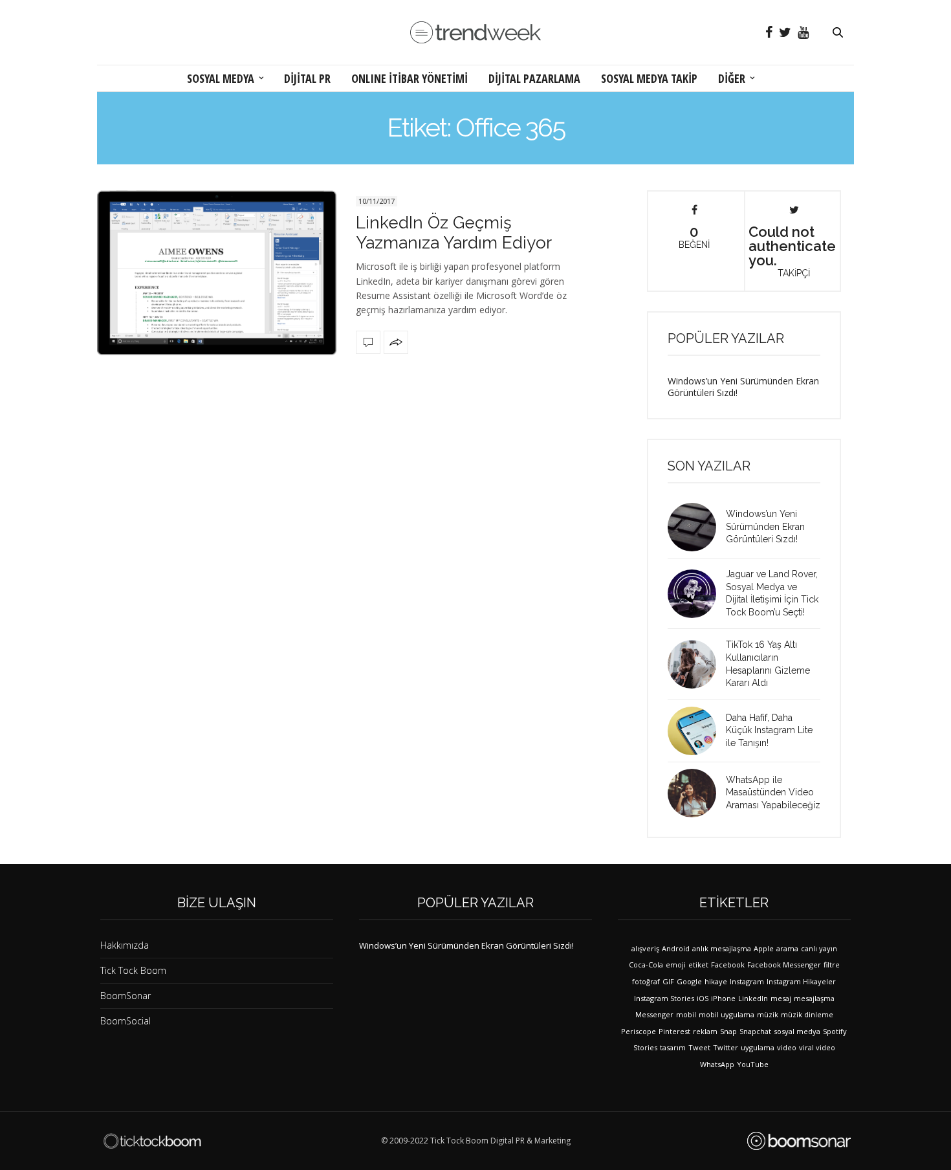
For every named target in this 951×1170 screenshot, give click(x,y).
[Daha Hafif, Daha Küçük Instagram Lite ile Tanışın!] (697, 731)
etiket (698, 964)
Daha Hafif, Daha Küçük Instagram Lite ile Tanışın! (769, 730)
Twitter (725, 1047)
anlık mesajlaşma (721, 948)
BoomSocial (125, 1021)
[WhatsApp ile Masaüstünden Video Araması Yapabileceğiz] (697, 793)
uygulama (757, 1047)
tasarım (673, 1047)
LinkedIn (753, 998)
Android (676, 948)
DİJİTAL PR (307, 78)
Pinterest (674, 1031)
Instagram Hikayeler (801, 981)
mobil (686, 1014)
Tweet (699, 1047)
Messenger (654, 1014)
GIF (668, 981)
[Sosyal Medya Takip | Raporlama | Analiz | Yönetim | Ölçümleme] (799, 1141)
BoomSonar (125, 995)
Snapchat (755, 1031)
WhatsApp (717, 1064)
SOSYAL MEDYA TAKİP (649, 78)
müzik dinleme (807, 1014)
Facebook (728, 964)
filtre (832, 964)
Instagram (747, 981)
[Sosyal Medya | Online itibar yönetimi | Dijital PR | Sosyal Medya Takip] (475, 32)
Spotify (835, 1031)
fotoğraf (646, 981)
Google (689, 981)
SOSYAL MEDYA (220, 78)
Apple (764, 948)
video (786, 1047)
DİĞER (731, 78)
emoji (676, 964)
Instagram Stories (664, 998)
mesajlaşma (814, 998)
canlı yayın (819, 948)
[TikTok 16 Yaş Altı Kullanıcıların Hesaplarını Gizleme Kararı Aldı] (697, 664)
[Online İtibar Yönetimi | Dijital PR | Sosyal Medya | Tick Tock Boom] (152, 1141)
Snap (728, 1031)
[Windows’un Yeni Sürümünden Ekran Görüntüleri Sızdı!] (697, 527)
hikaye (716, 981)
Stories (645, 1047)
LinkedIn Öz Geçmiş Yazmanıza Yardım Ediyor (454, 232)
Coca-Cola (646, 964)
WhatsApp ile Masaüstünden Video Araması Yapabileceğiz (773, 792)
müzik (767, 1014)
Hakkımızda (124, 945)
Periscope (638, 1031)
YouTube (753, 1064)
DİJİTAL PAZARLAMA (534, 78)
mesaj (781, 998)
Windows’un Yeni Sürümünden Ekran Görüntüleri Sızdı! (743, 387)
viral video (817, 1047)
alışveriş (645, 948)
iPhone (723, 998)
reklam (705, 1031)
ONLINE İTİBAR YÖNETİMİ (409, 78)
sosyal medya (797, 1031)
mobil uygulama (726, 1014)
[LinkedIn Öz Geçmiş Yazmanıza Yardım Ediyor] (216, 272)
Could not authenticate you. (792, 250)
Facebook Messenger (784, 964)
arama (787, 948)
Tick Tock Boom (133, 970)
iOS (702, 998)
